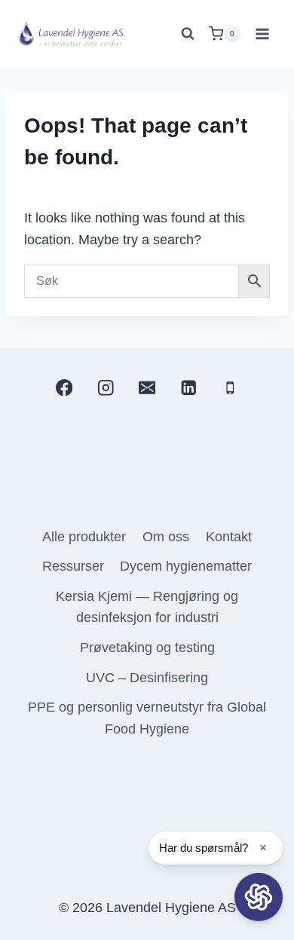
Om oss (165, 536)
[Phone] (230, 388)
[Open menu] (262, 33)
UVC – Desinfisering (147, 677)
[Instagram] (105, 388)
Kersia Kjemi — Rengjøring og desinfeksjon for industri (147, 607)
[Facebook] (64, 388)
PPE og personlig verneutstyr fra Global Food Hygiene (147, 718)
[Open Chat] (258, 897)
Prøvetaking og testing (147, 647)
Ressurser (73, 566)
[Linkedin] (189, 388)
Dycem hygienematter (186, 566)
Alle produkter (84, 536)
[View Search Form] (187, 33)
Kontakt (229, 536)
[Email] (147, 388)
